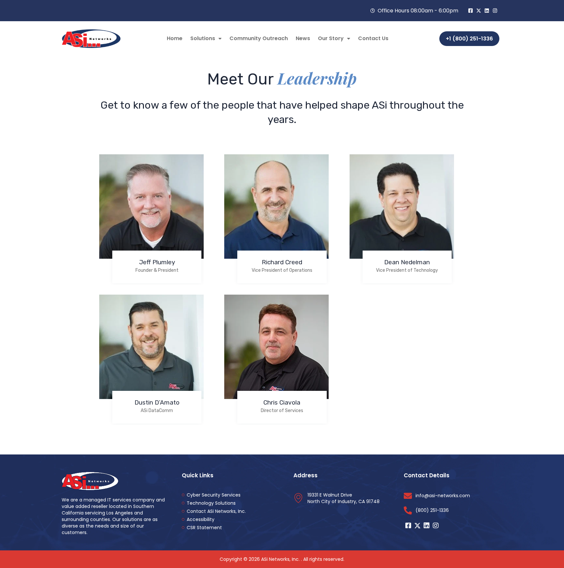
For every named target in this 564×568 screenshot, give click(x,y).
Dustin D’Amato (157, 402)
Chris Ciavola (281, 402)
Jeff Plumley (157, 262)
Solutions (202, 38)
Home (174, 38)
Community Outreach (258, 38)
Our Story (331, 38)
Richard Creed (282, 262)
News (303, 38)
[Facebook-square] (470, 10)
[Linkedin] (486, 10)
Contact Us (373, 38)
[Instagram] (495, 10)
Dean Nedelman (407, 262)
